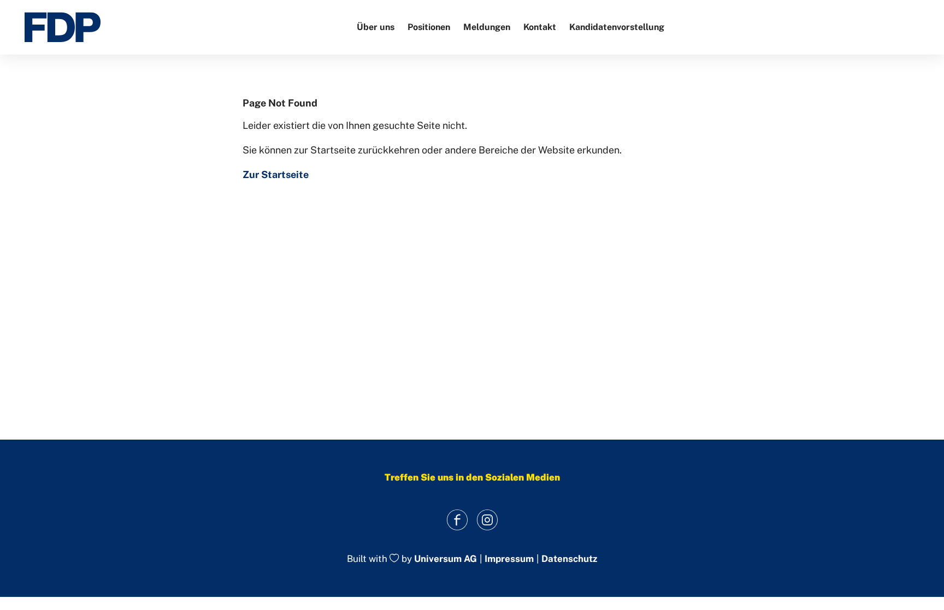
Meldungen (486, 27)
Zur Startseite (276, 174)
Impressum (509, 559)
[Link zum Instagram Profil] (487, 519)
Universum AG (445, 559)
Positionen (429, 27)
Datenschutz (569, 559)
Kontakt (539, 27)
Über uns (375, 27)
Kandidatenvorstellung (616, 27)
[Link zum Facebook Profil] (457, 519)
